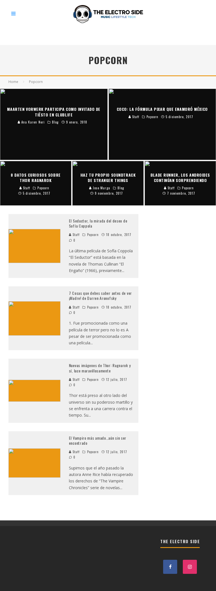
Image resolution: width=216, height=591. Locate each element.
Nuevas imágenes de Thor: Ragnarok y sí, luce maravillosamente (100, 367)
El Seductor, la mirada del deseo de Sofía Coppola (98, 223)
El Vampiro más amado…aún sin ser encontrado (97, 440)
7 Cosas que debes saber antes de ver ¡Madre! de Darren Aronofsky (100, 295)
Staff (75, 234)
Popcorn (93, 235)
